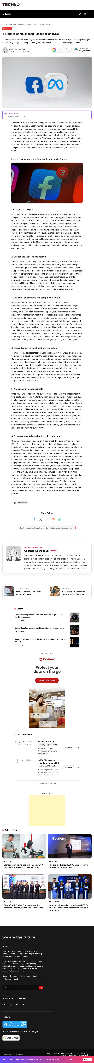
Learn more (69, 747)
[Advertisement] (47, 810)
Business (12, 24)
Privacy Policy (52, 1059)
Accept (87, 1059)
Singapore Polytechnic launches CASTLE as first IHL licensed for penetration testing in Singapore (69, 907)
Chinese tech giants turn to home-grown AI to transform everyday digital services (23, 866)
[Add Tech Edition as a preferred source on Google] (61, 50)
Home (4, 24)
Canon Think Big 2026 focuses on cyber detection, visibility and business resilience (23, 906)
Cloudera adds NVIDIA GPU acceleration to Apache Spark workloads (68, 866)
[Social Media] (5, 1004)
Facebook (23, 503)
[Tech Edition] (12, 5)
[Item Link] (74, 617)
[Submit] (41, 988)
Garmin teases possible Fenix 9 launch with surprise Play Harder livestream (38, 616)
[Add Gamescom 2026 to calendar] (77, 747)
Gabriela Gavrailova (17, 49)
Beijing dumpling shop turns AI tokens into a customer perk (39, 628)
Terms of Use (67, 1059)
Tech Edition (51, 783)
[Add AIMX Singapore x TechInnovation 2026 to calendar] (77, 767)
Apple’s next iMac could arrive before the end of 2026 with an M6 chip (41, 640)
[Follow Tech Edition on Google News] (82, 50)
